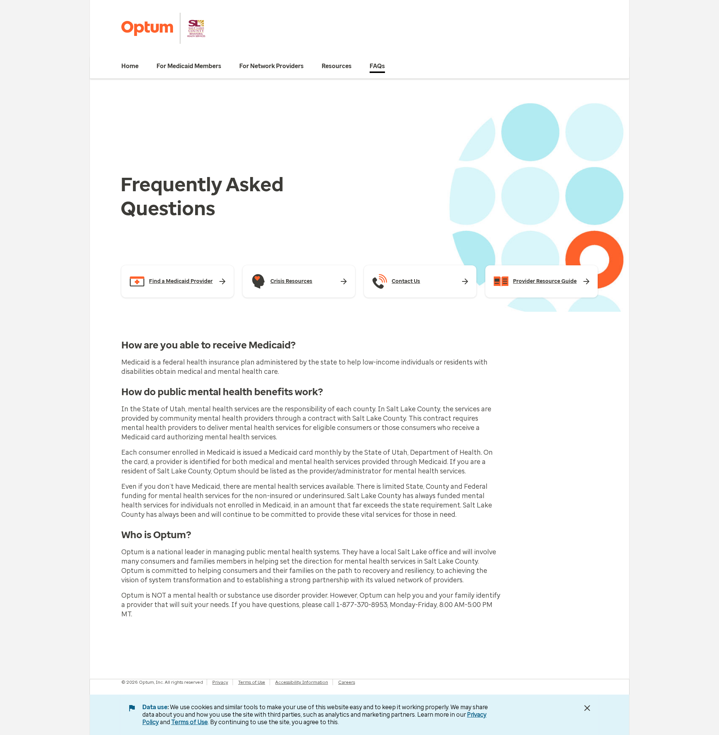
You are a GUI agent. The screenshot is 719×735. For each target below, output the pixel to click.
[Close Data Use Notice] (587, 708)
